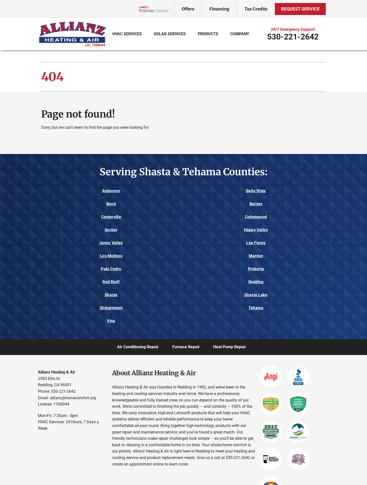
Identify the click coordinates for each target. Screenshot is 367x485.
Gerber (111, 230)
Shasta (111, 294)
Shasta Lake (256, 294)
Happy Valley (256, 230)
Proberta (256, 268)
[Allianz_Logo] (72, 22)
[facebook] (40, 440)
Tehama (255, 308)
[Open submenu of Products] (221, 34)
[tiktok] (69, 440)
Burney (255, 204)
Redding (256, 282)
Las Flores (255, 242)
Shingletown (111, 308)
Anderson (111, 190)
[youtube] (79, 440)
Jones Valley (111, 242)
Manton (256, 256)
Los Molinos (111, 256)
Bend (111, 204)
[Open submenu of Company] (252, 34)
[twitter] (50, 440)
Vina (111, 320)
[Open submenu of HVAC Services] (145, 34)
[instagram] (59, 440)
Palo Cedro (111, 268)
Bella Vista (256, 190)
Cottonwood (256, 216)
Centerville (111, 216)
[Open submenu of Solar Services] (189, 34)
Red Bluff (111, 282)
